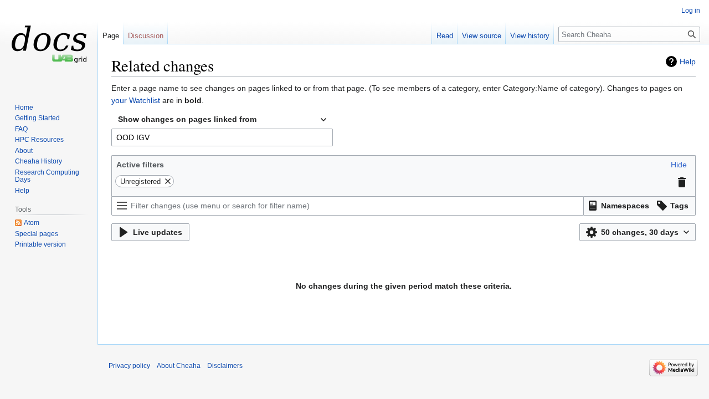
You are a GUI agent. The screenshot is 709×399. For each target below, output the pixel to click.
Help (688, 61)
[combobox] (222, 120)
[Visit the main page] (48, 44)
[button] (679, 164)
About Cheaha (179, 366)
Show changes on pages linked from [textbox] (187, 119)
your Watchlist (135, 100)
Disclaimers (225, 366)
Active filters (140, 164)
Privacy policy (129, 366)
